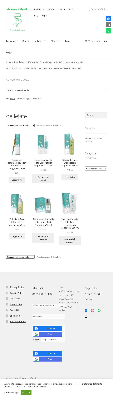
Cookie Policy (17, 292)
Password (37, 316)
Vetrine (61, 9)
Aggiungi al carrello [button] (43, 179)
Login (44, 15)
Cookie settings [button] (11, 392)
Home (12, 98)
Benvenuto (39, 9)
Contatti (14, 310)
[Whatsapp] (108, 31)
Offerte (51, 9)
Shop (71, 9)
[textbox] (56, 90)
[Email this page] (108, 25)
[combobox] (56, 90)
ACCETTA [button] (26, 392)
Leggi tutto (17, 179)
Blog (36, 15)
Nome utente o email (43, 305)
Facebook (50, 328)
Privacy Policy (17, 287)
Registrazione (49, 339)
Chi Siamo (15, 298)
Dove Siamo (16, 304)
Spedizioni (15, 315)
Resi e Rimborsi (18, 321)
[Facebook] (108, 19)
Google (51, 334)
